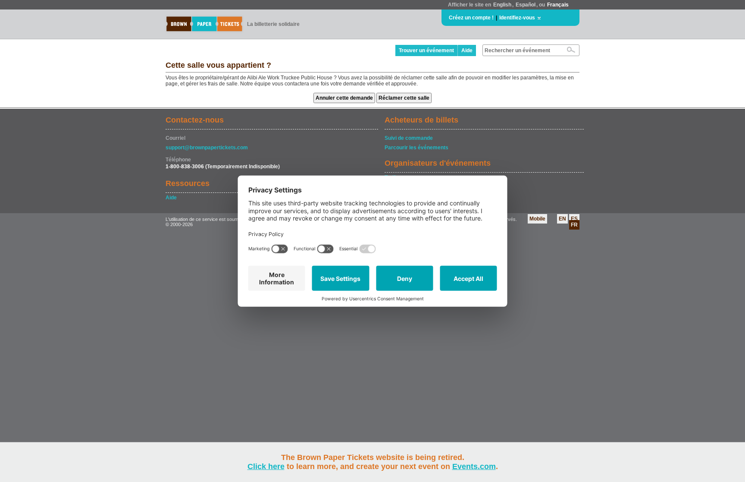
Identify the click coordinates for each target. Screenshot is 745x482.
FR (574, 225)
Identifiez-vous (517, 18)
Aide (467, 50)
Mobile (537, 219)
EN (562, 219)
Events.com (474, 466)
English (502, 5)
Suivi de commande (409, 138)
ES (574, 219)
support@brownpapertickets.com (207, 148)
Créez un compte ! (471, 18)
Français (558, 5)
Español (525, 5)
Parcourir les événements (416, 148)
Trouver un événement (426, 50)
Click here (266, 466)
